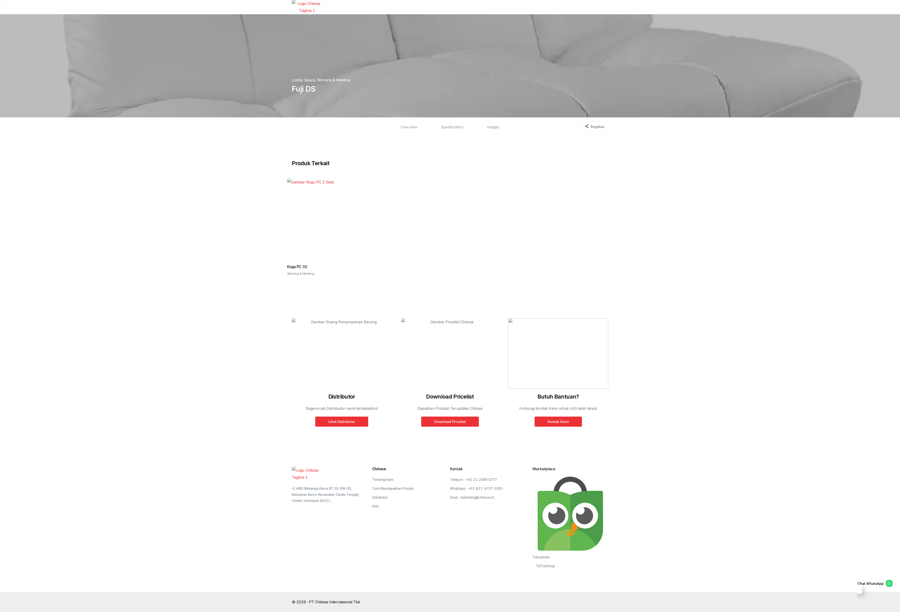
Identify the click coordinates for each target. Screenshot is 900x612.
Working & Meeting (333, 80)
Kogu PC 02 (297, 266)
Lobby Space (303, 80)
